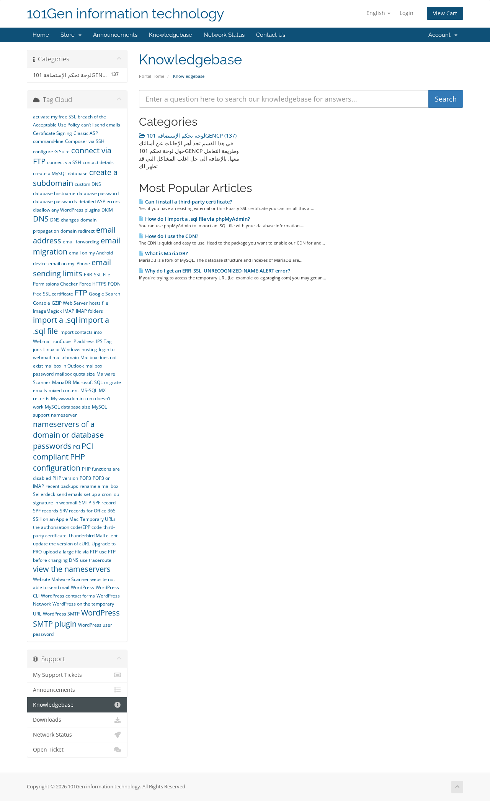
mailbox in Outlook (64, 366)
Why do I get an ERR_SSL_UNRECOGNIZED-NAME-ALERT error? (217, 270)
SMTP (85, 502)
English (376, 12)
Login (406, 12)
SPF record (104, 502)
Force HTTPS (92, 284)
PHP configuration (59, 462)
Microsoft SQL (88, 382)
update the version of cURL (61, 543)
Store (69, 34)
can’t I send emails (100, 124)
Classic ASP (86, 133)
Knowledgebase (170, 34)
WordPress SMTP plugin (76, 618)
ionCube (62, 341)
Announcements (115, 34)
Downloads (47, 719)
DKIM (107, 210)
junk (37, 349)
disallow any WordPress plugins (66, 210)
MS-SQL (88, 390)
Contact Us (270, 34)
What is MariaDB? (166, 253)
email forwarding (81, 241)
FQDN (114, 284)
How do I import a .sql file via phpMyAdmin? (197, 218)
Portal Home (151, 76)
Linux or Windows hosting (70, 349)
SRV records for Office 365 (88, 510)
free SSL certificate (53, 294)
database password (98, 193)
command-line (48, 141)
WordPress (82, 587)
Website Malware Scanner (61, 579)
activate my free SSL (54, 116)
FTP (81, 292)
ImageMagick (47, 311)
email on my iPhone (69, 263)
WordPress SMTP (61, 614)
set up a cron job (101, 494)
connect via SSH (64, 162)
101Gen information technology (125, 13)
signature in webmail (55, 502)
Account (441, 34)
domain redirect (77, 231)
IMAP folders (89, 311)
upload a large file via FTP (70, 551)
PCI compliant (63, 451)
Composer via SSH (85, 141)
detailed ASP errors (99, 201)
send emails (69, 494)
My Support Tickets (57, 674)
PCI (76, 447)
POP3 (85, 478)
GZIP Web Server (70, 303)
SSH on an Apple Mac (55, 519)
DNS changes (64, 220)
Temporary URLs (98, 519)
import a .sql (55, 320)
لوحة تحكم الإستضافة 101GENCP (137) (191, 135)
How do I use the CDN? (171, 236)
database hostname (54, 193)
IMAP (68, 311)
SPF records (45, 510)
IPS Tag (104, 341)
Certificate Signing (52, 133)
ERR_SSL (92, 274)
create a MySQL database (60, 173)
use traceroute (95, 560)
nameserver (64, 415)
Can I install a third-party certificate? (188, 201)
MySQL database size (67, 407)
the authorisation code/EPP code (67, 527)
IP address (83, 341)
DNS (41, 218)
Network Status (224, 34)
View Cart (445, 13)
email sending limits (72, 268)
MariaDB (61, 382)
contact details (98, 162)
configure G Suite (51, 151)
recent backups (62, 486)
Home (41, 34)
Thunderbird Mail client (93, 535)
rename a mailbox (99, 486)
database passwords (55, 201)
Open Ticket (48, 749)
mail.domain (65, 357)
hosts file (98, 303)
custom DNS (88, 184)
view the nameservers (72, 569)
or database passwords (68, 440)
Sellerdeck (44, 494)
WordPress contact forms (68, 596)
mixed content (64, 390)
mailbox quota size (75, 374)
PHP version (65, 478)
